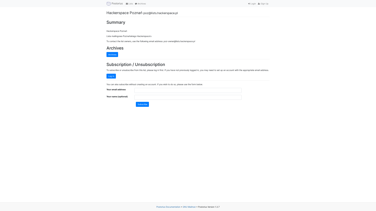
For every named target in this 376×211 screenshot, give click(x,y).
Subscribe (142, 104)
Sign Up (264, 3)
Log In (111, 76)
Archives (141, 3)
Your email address (116, 89)
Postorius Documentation (168, 207)
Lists (130, 3)
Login (253, 3)
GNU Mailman (189, 207)
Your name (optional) (117, 96)
